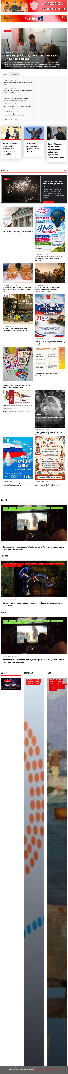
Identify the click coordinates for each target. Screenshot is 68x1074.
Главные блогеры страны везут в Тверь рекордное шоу (53, 183)
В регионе (7, 31)
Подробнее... (48, 202)
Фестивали (29, 673)
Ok (34, 1071)
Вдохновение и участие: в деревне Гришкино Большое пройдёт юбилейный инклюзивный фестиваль (48, 258)
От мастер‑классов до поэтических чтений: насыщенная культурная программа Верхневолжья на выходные (48, 289)
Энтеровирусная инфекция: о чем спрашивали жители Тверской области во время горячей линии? (17, 115)
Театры (19, 566)
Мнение (25, 508)
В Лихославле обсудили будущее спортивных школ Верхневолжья (10, 685)
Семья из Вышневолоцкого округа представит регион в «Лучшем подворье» (17, 91)
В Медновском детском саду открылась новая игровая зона (17, 83)
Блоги (5, 508)
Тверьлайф (18, 510)
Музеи (49, 673)
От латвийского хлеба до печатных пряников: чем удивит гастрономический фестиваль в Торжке (17, 289)
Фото (25, 510)
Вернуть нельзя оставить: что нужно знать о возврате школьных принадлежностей (17, 107)
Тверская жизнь (8, 510)
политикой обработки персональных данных (47, 1069)
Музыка (31, 508)
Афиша (65, 170)
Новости (38, 508)
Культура (20, 563)
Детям (59, 681)
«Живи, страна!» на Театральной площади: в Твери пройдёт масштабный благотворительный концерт (50, 343)
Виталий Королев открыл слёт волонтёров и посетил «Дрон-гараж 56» (10, 149)
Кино (19, 508)
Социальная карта (57, 508)
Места (27, 563)
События (37, 681)
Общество (46, 508)
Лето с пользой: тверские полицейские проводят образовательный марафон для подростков (15, 99)
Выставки (53, 681)
